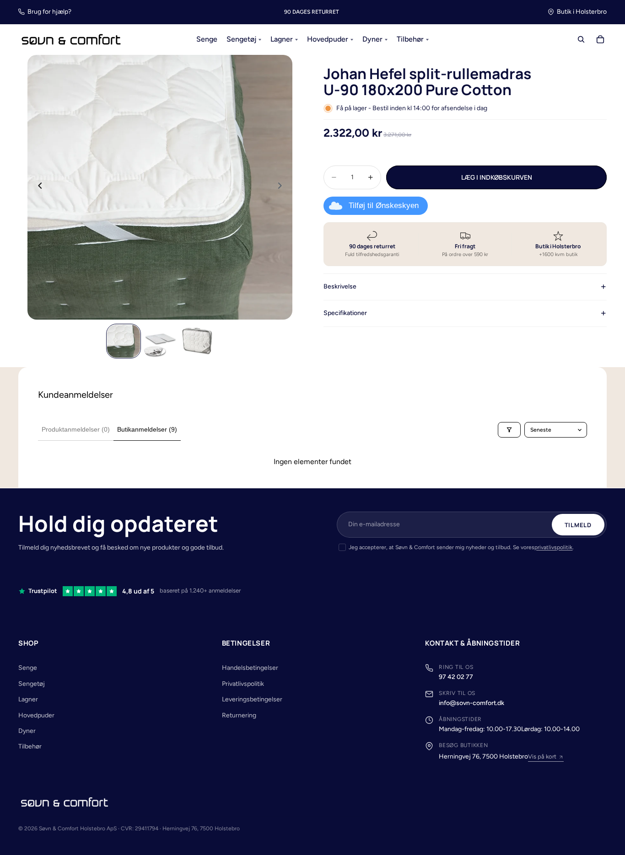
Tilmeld (578, 525)
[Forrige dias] (37, 187)
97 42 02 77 (456, 677)
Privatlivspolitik (243, 684)
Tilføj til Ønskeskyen (384, 205)
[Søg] (581, 40)
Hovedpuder (36, 715)
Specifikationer (345, 313)
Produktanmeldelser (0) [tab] (76, 429)
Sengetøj (31, 684)
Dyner (27, 731)
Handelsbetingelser (250, 668)
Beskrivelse (339, 286)
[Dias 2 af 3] (160, 341)
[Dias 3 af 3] (196, 341)
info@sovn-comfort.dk (471, 703)
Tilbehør (30, 746)
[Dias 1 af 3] (123, 341)
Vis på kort (542, 756)
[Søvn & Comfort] (64, 802)
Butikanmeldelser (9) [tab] (147, 429)
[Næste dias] (282, 187)
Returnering (239, 715)
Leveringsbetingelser (252, 699)
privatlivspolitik (553, 547)
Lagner (28, 699)
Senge (27, 668)
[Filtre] (509, 430)
